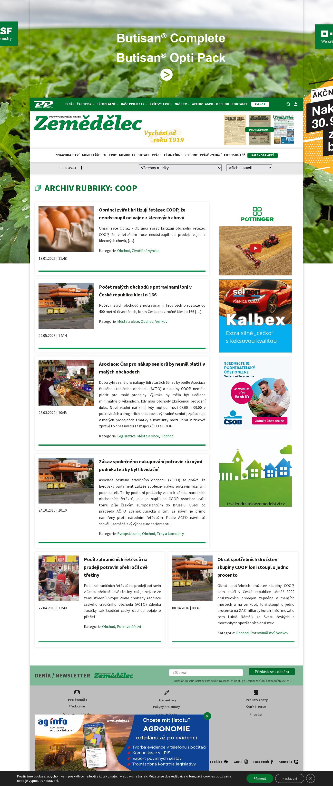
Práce (156, 155)
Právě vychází (211, 155)
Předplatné (77, 706)
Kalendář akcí (262, 155)
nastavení (51, 780)
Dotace (143, 155)
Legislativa (126, 435)
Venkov (161, 321)
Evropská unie (128, 533)
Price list (256, 714)
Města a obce (128, 321)
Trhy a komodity (170, 533)
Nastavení (290, 778)
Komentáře (91, 155)
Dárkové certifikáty (77, 714)
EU (104, 155)
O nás (69, 104)
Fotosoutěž (234, 155)
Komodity (127, 155)
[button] (272, 671)
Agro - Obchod (217, 104)
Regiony (191, 155)
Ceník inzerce (256, 706)
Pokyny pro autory (166, 707)
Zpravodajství (67, 155)
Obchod (123, 250)
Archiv (197, 104)
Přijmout (260, 778)
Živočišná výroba (145, 250)
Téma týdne (173, 155)
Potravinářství (129, 626)
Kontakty (239, 104)
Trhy (113, 155)
